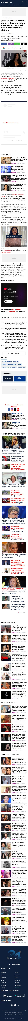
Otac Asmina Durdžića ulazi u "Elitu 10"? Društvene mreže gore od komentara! (19, 779)
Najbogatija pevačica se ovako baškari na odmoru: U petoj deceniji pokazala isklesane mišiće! (19, 938)
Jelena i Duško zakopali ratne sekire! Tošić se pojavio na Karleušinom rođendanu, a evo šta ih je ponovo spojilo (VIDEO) (19, 892)
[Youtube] (18, 409)
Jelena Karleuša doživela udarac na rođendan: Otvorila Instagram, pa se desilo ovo (19, 873)
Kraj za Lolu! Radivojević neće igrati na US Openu (15, 329)
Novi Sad (17, 988)
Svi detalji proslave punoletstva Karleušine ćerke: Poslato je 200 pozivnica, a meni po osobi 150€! (19, 817)
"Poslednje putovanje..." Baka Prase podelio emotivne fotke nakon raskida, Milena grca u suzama (19, 718)
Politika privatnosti (17, 1012)
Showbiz (9, 18)
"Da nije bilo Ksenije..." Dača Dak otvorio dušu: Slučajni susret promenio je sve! (19, 910)
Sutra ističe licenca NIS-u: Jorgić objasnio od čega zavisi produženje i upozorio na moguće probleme (16, 341)
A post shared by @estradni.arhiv (14, 140)
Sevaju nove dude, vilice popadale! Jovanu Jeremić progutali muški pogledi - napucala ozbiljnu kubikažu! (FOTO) (19, 807)
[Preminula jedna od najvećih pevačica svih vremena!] (6, 864)
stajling (16, 362)
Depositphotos (19, 1015)
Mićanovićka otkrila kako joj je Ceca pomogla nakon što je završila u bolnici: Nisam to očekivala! (16, 323)
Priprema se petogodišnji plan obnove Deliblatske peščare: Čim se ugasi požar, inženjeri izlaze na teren (16, 335)
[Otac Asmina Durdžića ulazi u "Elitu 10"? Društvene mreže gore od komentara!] (6, 780)
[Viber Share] (11, 44)
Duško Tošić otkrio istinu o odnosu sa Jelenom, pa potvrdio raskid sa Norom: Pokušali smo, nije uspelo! (18, 845)
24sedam (12, 311)
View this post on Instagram (11, 122)
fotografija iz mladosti (9, 367)
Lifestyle (3, 988)
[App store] (8, 995)
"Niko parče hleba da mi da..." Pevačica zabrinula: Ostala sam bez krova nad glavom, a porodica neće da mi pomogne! (19, 638)
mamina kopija (6, 252)
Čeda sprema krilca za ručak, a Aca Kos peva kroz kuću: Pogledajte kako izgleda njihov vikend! (19, 736)
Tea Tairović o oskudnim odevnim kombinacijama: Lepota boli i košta (19, 159)
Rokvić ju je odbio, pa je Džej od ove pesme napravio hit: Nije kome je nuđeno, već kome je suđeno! (19, 835)
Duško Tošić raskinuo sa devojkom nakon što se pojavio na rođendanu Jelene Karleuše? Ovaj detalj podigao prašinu (19, 708)
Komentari (22, 318)
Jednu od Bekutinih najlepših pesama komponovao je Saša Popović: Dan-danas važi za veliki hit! (19, 920)
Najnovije (3, 5)
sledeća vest (16, 422)
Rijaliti (14, 750)
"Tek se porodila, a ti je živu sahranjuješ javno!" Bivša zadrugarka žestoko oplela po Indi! (19, 694)
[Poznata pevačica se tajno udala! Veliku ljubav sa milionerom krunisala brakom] (6, 728)
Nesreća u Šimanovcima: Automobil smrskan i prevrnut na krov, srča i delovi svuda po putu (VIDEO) (16, 347)
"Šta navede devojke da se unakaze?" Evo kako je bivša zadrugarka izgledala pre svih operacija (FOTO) (19, 746)
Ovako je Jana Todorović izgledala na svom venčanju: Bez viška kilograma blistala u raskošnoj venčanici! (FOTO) (18, 186)
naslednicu (7, 251)
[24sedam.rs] (6, 2)
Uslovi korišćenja (9, 1015)
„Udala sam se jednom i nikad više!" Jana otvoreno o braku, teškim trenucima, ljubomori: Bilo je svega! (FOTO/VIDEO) (19, 177)
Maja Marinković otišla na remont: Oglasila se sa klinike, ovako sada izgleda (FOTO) (19, 798)
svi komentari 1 (8, 379)
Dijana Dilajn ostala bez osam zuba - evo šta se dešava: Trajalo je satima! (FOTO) (19, 628)
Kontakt (9, 1010)
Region (17, 983)
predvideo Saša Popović (8, 78)
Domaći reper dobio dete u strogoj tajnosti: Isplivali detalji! (19, 674)
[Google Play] (19, 995)
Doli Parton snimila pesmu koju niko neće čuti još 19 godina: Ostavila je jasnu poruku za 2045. (19, 425)
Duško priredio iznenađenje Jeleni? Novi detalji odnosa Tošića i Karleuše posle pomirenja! (19, 882)
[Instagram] (12, 409)
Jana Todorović (7, 362)
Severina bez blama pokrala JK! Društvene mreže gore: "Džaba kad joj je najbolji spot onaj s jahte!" (19, 770)
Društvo (3, 985)
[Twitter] (15, 409)
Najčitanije (14, 318)
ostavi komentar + (19, 378)
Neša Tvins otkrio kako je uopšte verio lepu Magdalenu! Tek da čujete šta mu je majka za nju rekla (19, 929)
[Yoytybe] (15, 1005)
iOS (13, 310)
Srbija (16, 978)
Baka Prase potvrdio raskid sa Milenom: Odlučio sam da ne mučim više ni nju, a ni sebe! (19, 760)
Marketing (23, 1010)
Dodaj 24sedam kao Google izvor (15, 48)
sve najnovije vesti (14, 353)
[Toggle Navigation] (26, 1)
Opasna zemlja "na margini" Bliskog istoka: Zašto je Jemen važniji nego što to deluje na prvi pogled (19, 656)
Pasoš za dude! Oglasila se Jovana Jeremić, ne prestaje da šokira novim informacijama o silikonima (19, 788)
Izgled (20, 364)
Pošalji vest (8, 1012)
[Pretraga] (23, 2)
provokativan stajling (9, 364)
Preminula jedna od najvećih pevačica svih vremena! (19, 863)
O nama (4, 1010)
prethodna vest (17, 413)
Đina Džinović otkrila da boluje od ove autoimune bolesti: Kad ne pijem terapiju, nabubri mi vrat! (19, 684)
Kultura (17, 975)
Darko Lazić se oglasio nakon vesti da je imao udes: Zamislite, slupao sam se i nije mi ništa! (19, 901)
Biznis (16, 972)
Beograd (17, 980)
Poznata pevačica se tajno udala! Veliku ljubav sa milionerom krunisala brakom (18, 727)
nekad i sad (21, 367)
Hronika (3, 983)
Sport (22, 5)
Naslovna (3, 18)
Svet (13, 660)
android (18, 310)
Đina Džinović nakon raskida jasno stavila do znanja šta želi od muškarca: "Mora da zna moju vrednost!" (19, 826)
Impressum (16, 1010)
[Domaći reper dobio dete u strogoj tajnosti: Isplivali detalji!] (6, 676)
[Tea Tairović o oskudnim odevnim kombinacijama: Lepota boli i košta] (6, 160)
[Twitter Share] (24, 44)
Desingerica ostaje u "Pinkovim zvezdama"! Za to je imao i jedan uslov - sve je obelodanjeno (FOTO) (19, 666)
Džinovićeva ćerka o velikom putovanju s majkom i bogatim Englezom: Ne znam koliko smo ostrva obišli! (18, 647)
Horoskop (18, 985)
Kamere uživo (11, 5)
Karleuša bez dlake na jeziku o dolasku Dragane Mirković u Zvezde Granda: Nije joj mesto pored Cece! (19, 854)
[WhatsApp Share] (17, 44)
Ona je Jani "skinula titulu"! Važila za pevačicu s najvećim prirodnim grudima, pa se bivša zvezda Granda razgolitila (19, 417)
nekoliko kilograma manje (12, 195)
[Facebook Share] (4, 44)
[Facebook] (9, 409)
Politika (18, 5)
